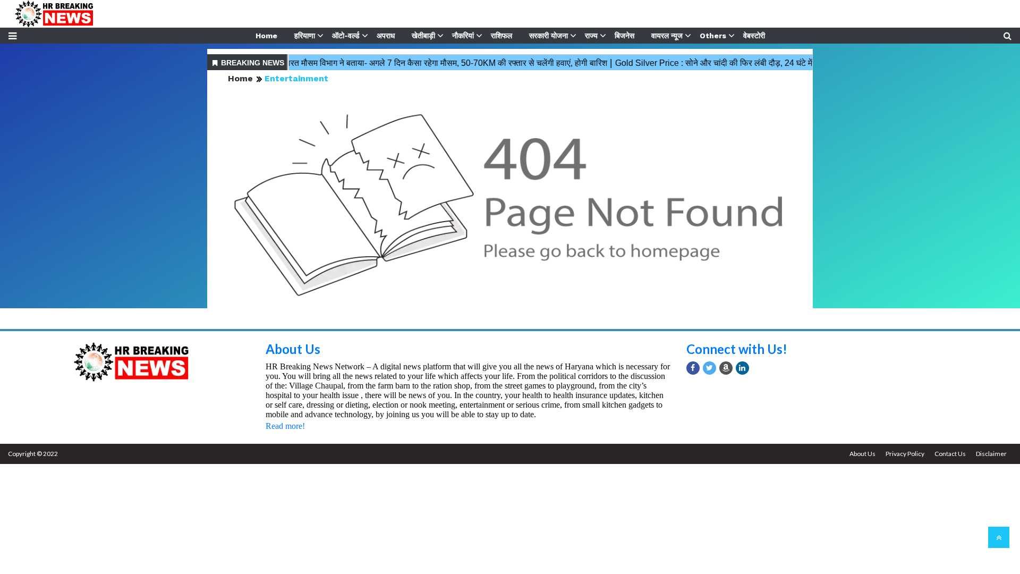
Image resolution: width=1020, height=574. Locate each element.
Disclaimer (991, 454)
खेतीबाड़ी (423, 35)
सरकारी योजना (548, 35)
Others (713, 35)
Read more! (285, 425)
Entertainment (296, 78)
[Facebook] (693, 368)
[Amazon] (726, 368)
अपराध (386, 35)
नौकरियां (463, 35)
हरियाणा (304, 35)
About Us (293, 349)
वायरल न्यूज (667, 35)
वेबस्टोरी (754, 35)
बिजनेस (624, 35)
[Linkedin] (742, 368)
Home (266, 35)
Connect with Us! (736, 349)
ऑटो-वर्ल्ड (346, 35)
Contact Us (950, 454)
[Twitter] (709, 368)
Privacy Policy (905, 454)
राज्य (591, 35)
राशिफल (501, 35)
